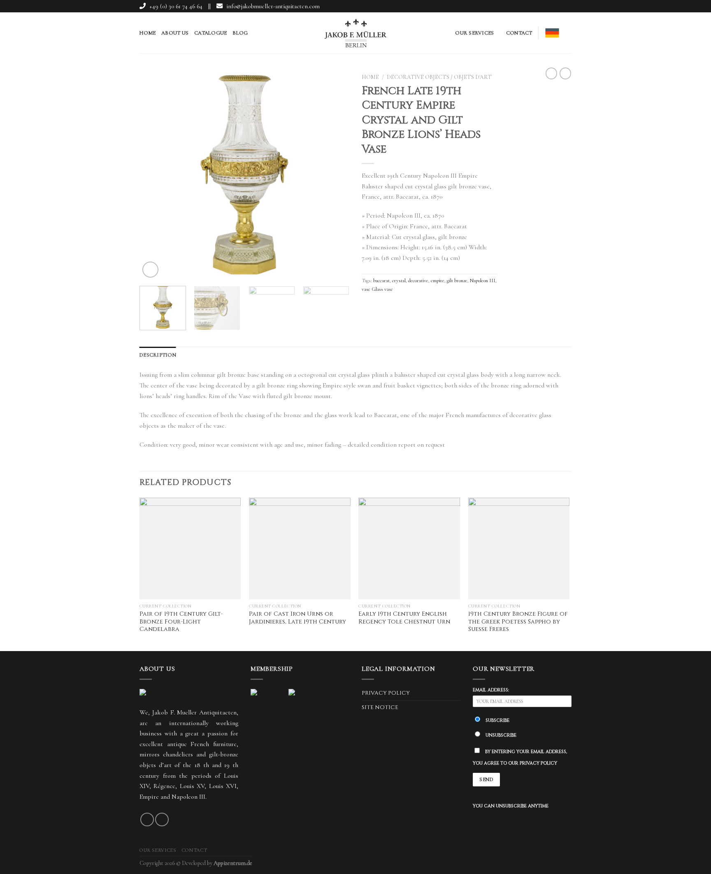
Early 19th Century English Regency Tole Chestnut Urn (404, 618)
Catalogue (210, 33)
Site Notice (380, 707)
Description (157, 355)
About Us (174, 33)
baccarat (381, 280)
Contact (519, 33)
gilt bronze (457, 280)
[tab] (157, 355)
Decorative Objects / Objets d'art (439, 77)
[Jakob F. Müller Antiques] (355, 33)
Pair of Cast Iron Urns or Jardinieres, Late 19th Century (297, 618)
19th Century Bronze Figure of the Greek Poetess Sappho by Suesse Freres (518, 621)
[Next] (335, 177)
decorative (418, 280)
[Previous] (153, 177)
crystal (399, 280)
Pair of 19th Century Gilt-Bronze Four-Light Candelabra (181, 621)
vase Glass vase (377, 289)
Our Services (474, 33)
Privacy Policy (386, 693)
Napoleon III (482, 280)
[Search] (568, 33)
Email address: (491, 690)
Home (147, 33)
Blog (240, 33)
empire (437, 280)
